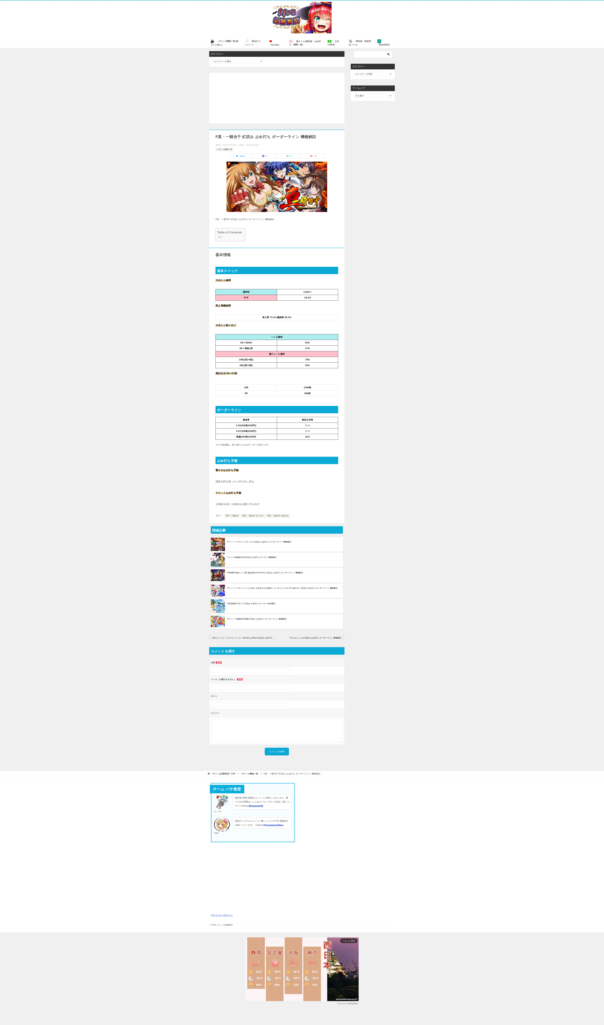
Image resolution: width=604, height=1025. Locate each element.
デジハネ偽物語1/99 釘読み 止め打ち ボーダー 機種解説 (251, 557)
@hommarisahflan (273, 825)
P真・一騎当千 (232, 516)
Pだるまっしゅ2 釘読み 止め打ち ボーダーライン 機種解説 (315, 638)
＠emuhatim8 (256, 806)
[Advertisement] (276, 98)
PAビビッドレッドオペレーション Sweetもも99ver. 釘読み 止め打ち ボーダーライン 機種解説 (244, 638)
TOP (223, 773)
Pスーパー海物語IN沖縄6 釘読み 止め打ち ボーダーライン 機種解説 (257, 619)
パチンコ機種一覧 (224, 149)
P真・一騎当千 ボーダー (253, 516)
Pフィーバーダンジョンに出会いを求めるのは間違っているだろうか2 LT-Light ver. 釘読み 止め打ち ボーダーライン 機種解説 (282, 588)
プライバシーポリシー (222, 915)
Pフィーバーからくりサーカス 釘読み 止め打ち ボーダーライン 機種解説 (259, 542)
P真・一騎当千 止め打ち (278, 516)
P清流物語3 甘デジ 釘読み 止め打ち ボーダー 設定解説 (251, 603)
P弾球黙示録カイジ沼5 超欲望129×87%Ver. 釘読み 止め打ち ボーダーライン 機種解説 (265, 573)
